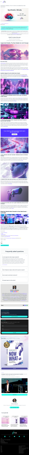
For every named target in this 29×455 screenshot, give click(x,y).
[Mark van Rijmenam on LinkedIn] (4, 436)
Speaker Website (3, 234)
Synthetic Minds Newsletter (4, 245)
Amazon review (9, 238)
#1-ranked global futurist (23, 293)
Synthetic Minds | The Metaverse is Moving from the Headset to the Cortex (23, 425)
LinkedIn (2, 233)
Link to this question (4, 264)
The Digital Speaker (14, 293)
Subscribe (14, 332)
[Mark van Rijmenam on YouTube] (14, 436)
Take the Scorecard (14, 316)
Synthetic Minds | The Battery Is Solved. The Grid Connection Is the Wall (5, 425)
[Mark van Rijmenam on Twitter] (9, 436)
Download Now (14, 134)
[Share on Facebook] (25, 305)
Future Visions (9, 235)
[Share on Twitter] (24, 305)
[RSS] (17, 291)
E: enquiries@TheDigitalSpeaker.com (4, 442)
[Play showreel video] (14, 385)
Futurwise (6, 299)
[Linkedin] (12, 291)
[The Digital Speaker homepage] (4, 1)
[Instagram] (16, 291)
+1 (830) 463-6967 (23, 300)
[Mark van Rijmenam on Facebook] (19, 436)
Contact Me (14, 394)
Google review (14, 238)
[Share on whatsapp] (27, 305)
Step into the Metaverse (15, 235)
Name (3, 325)
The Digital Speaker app (7, 236)
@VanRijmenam (5, 232)
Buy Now (14, 368)
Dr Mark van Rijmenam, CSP (4, 23)
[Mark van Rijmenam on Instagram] (24, 436)
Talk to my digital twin (14, 407)
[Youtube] (13, 291)
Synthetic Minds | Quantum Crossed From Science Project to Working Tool (14, 425)
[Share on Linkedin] (23, 305)
